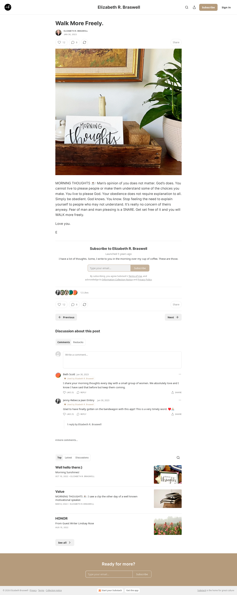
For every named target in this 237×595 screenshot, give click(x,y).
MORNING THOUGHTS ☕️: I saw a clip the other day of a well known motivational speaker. (96, 498)
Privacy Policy (145, 279)
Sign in (226, 7)
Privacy (33, 590)
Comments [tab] (63, 342)
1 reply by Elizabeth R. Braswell (84, 424)
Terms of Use (135, 276)
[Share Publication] (194, 7)
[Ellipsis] (180, 374)
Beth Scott (69, 374)
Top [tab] (59, 457)
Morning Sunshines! (67, 472)
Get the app (132, 590)
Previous (68, 317)
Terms (41, 590)
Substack (201, 590)
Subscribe (208, 7)
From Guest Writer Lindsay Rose (74, 523)
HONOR (61, 518)
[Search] (186, 7)
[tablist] (70, 342)
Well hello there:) (68, 467)
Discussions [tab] (81, 457)
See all (62, 542)
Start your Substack (112, 590)
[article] (118, 474)
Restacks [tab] (78, 342)
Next (171, 317)
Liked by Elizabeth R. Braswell (80, 378)
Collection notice (54, 590)
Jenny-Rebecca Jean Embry (78, 400)
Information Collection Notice (117, 279)
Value (59, 492)
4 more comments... (66, 440)
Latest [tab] (68, 457)
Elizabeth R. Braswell (76, 31)
